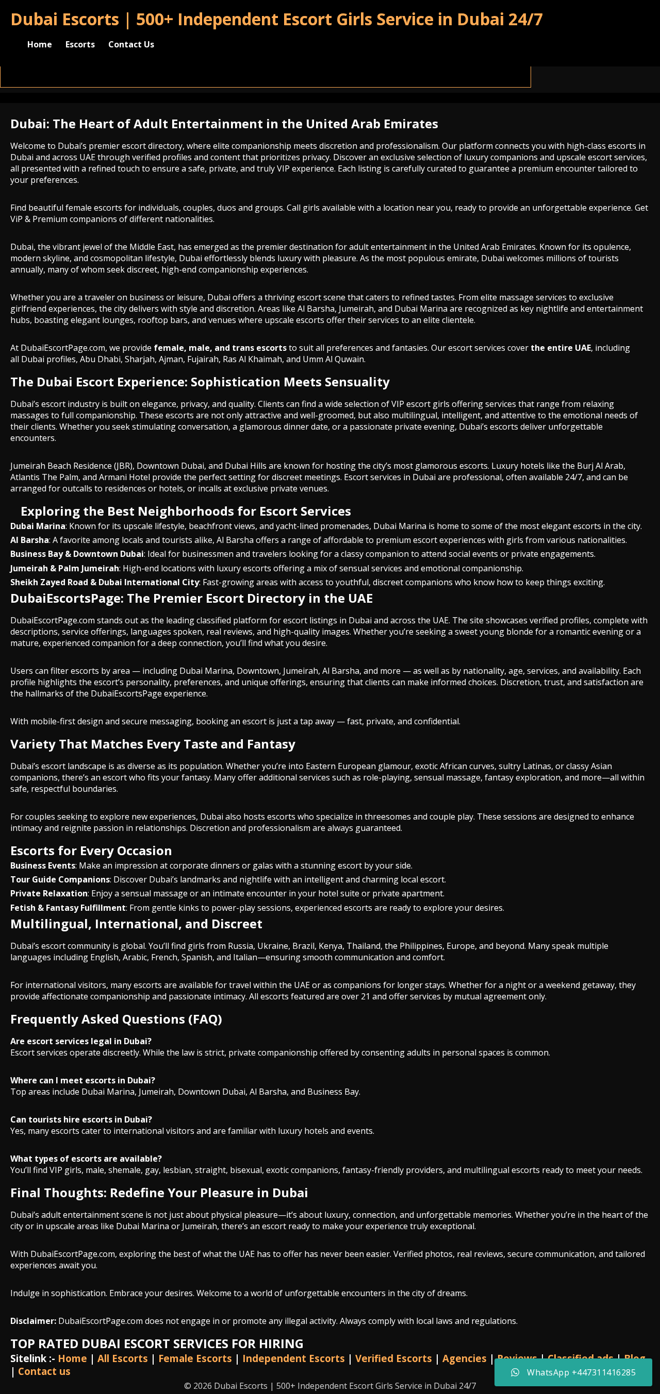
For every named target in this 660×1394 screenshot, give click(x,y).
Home (39, 44)
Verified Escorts (393, 1358)
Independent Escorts (293, 1358)
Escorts (80, 44)
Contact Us (131, 44)
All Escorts (122, 1358)
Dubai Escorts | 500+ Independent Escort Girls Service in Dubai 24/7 (276, 19)
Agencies (464, 1358)
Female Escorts (195, 1358)
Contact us (44, 1371)
